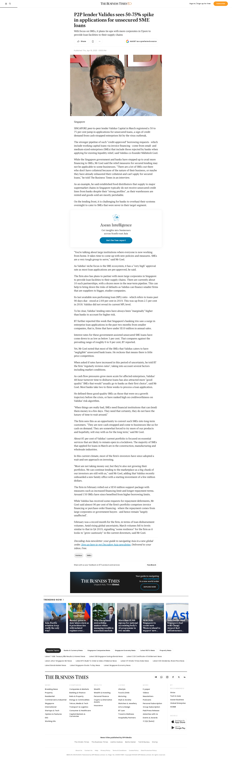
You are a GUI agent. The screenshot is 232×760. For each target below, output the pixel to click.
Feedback (151, 565)
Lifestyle (121, 689)
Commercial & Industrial (55, 700)
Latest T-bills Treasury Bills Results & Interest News (65, 656)
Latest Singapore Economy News (117, 665)
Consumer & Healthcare (80, 710)
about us (79, 750)
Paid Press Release (151, 710)
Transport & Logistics (78, 707)
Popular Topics (53, 650)
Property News (165, 650)
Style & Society (124, 700)
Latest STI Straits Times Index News (135, 661)
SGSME (173, 707)
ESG (46, 717)
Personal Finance (101, 696)
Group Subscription (151, 707)
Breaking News (51, 689)
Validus (78, 555)
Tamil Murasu (144, 742)
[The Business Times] (114, 3)
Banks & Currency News (73, 650)
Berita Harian (130, 742)
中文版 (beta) (148, 721)
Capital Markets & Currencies (77, 715)
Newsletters (148, 696)
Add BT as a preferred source (143, 41)
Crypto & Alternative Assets (103, 701)
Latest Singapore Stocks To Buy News (85, 665)
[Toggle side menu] (6, 4)
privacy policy (105, 750)
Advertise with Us (150, 714)
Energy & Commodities (79, 700)
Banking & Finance (77, 692)
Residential (50, 696)
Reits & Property (76, 696)
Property (49, 692)
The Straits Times (81, 742)
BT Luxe (121, 710)
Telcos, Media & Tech (78, 703)
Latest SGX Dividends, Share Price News (168, 661)
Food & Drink (123, 692)
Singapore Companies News (98, 650)
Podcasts (147, 700)
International (50, 707)
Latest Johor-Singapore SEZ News (58, 661)
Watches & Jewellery (127, 703)
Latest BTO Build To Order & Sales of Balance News (96, 661)
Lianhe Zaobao (116, 742)
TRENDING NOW (53, 599)
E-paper (146, 689)
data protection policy (149, 750)
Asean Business (177, 699)
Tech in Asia (175, 696)
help (96, 750)
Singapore (49, 703)
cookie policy (133, 750)
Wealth (97, 689)
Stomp (155, 742)
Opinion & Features (53, 714)
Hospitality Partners (127, 717)
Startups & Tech (52, 710)
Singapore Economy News (125, 650)
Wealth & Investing (102, 692)
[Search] (10, 4)
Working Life (50, 721)
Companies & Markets (79, 689)
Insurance (98, 705)
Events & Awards (150, 717)
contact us (88, 750)
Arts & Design (124, 707)
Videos (146, 692)
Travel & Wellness (126, 714)
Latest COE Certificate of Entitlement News (144, 656)
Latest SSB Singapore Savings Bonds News (106, 656)
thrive (172, 692)
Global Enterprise (178, 703)
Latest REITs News (147, 650)
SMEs (89, 555)
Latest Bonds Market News (55, 665)
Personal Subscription (152, 703)
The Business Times (99, 742)
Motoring (122, 696)
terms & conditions (120, 750)
